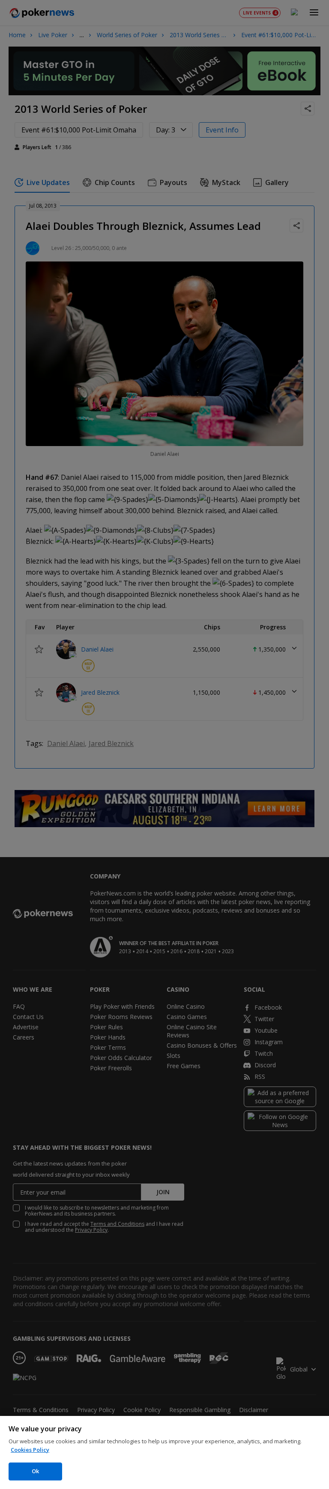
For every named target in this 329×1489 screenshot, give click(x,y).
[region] (164, 1452)
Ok (35, 1471)
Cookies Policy (30, 1450)
